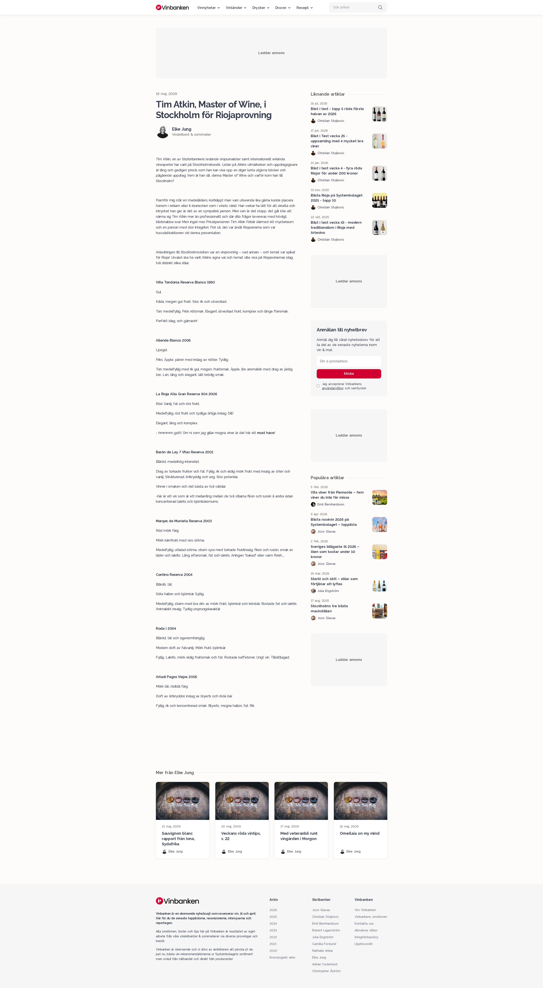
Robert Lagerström (326, 930)
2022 (273, 937)
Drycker (258, 8)
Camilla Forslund (324, 944)
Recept (303, 8)
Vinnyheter (206, 8)
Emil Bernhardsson (325, 923)
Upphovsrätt (364, 944)
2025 (273, 916)
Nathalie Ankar (322, 950)
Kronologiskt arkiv (282, 957)
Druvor (280, 8)
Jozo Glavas (321, 910)
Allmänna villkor (366, 930)
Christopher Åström (326, 971)
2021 (273, 944)
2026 (273, 910)
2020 (273, 950)
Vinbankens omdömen (371, 916)
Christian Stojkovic (325, 916)
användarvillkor (333, 388)
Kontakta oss (364, 923)
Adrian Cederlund (324, 964)
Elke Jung (319, 957)
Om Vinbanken (365, 910)
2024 (273, 923)
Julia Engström (323, 937)
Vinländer (234, 8)
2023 (273, 930)
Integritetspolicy (366, 937)
